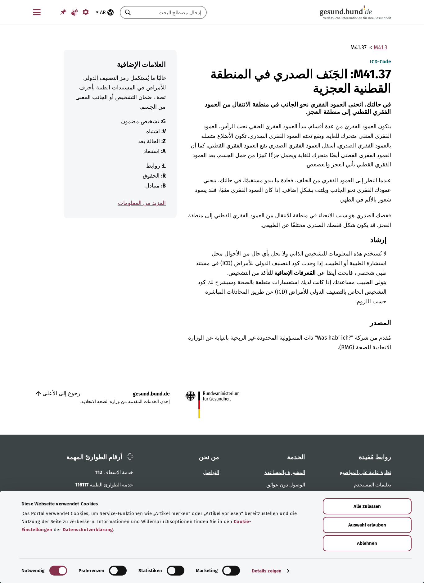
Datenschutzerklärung (88, 529)
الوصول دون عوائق (285, 485)
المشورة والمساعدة (284, 472)
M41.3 (380, 47)
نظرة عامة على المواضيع (365, 472)
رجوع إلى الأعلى (60, 393)
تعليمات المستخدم (372, 485)
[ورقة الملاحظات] (63, 12)
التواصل (211, 472)
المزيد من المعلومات (142, 203)
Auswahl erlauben (367, 525)
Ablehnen (367, 543)
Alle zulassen (367, 506)
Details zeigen (267, 571)
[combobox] (171, 12)
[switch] (118, 571)
